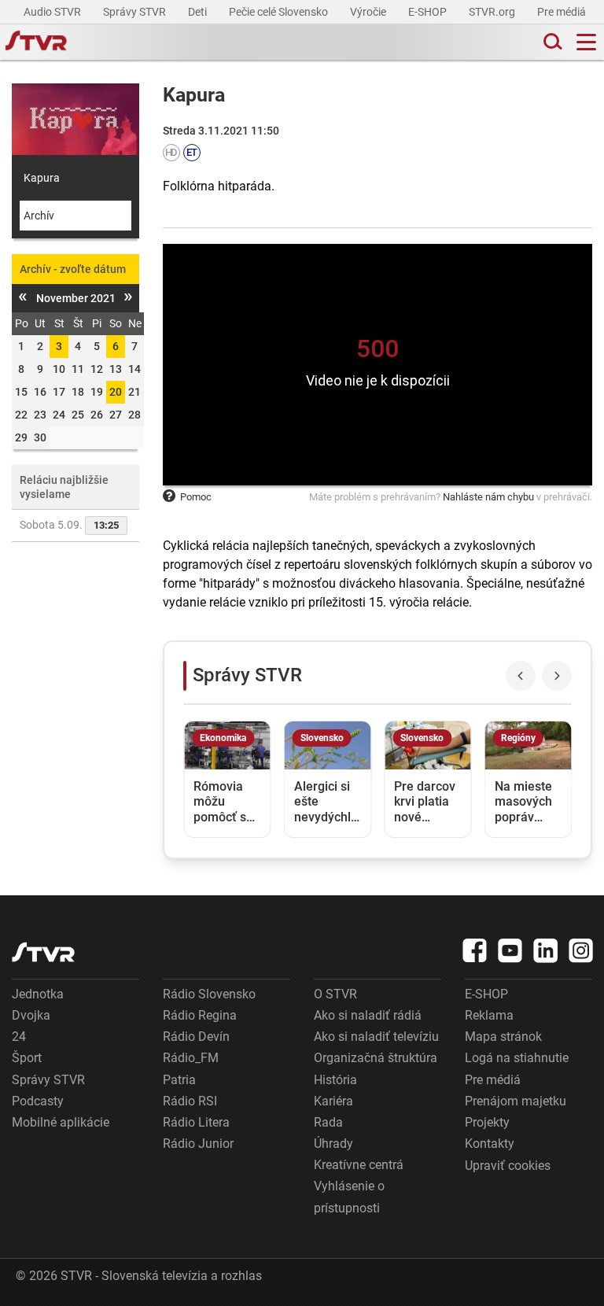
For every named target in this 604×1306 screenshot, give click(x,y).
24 (19, 1036)
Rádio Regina (200, 1015)
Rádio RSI (190, 1101)
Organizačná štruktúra (375, 1057)
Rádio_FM (191, 1057)
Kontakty (489, 1143)
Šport (27, 1057)
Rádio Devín (196, 1036)
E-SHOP (428, 12)
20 (115, 392)
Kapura (42, 178)
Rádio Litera (196, 1122)
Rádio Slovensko (209, 994)
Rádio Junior (198, 1143)
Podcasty (38, 1101)
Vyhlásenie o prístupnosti (349, 1197)
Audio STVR (53, 12)
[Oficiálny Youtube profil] (510, 950)
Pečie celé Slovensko (279, 12)
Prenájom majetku (515, 1101)
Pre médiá (562, 12)
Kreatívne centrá (358, 1164)
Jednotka (38, 994)
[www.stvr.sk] (43, 952)
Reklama (489, 1015)
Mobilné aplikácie (60, 1122)
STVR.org (493, 12)
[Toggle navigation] (586, 42)
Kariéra (333, 1101)
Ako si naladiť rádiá (368, 1015)
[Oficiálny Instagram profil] (581, 950)
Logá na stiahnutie (517, 1057)
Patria (179, 1079)
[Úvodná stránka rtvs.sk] (36, 42)
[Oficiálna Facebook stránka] (475, 950)
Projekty (487, 1122)
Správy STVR (135, 12)
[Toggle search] (551, 42)
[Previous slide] (521, 676)
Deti (198, 12)
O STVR (335, 994)
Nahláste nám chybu (488, 497)
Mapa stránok (503, 1036)
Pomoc (196, 497)
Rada (328, 1122)
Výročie (369, 12)
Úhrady (333, 1143)
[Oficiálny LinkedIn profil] (546, 950)
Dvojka (31, 1015)
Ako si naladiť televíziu (376, 1036)
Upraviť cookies (508, 1165)
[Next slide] (557, 676)
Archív (39, 215)
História (335, 1079)
